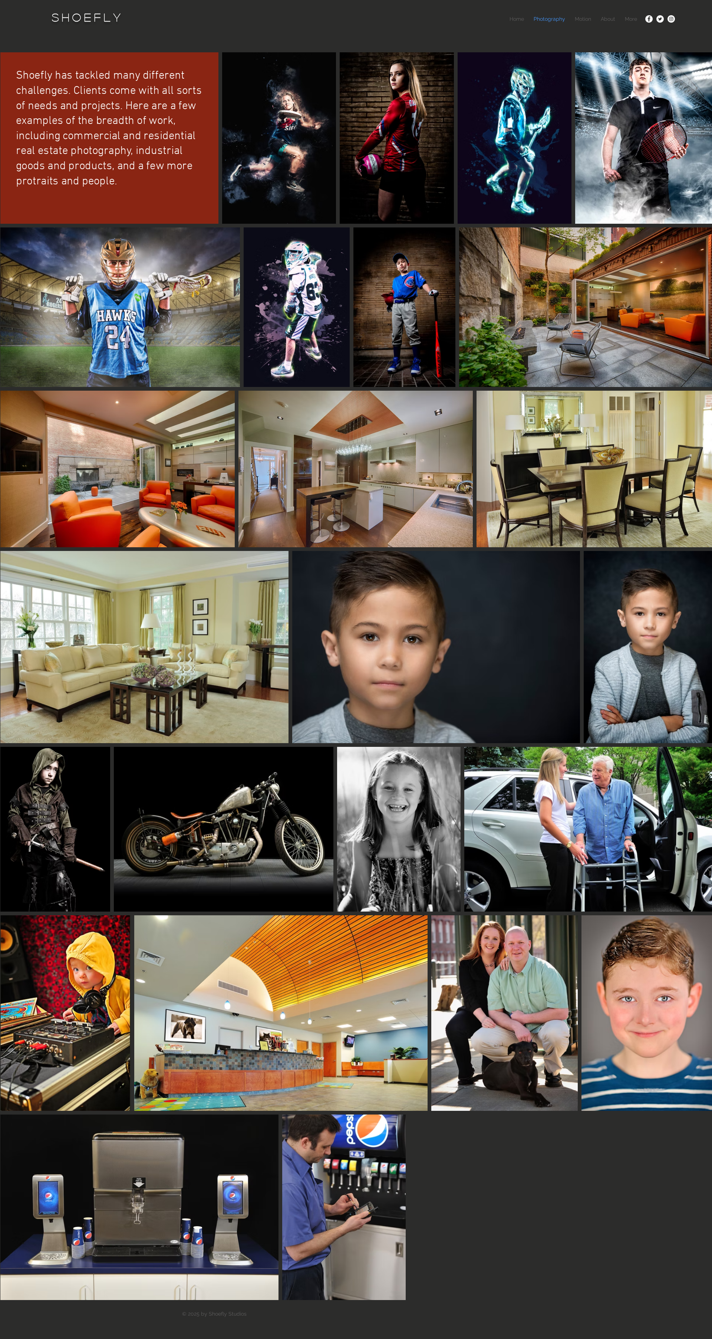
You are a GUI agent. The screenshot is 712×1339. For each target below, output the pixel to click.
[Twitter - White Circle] (660, 19)
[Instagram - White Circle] (671, 19)
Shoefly (87, 17)
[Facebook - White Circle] (649, 19)
